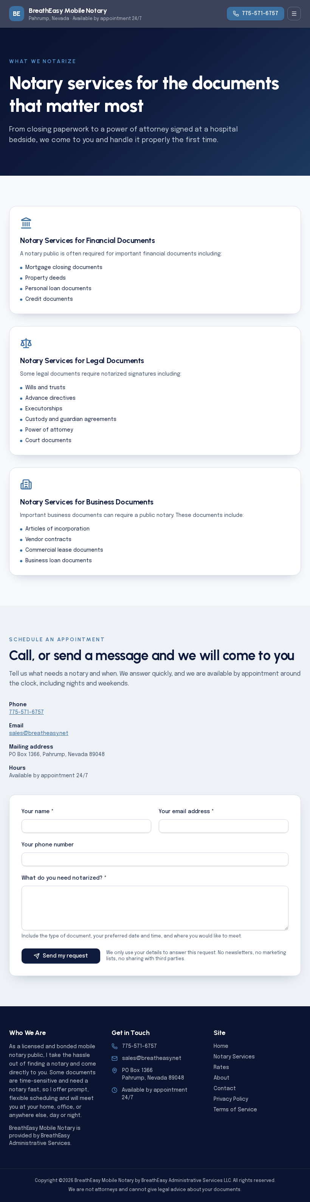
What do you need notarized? (64, 878)
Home (221, 1046)
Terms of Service (235, 1109)
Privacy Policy (231, 1099)
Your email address (186, 811)
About (221, 1078)
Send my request (65, 956)
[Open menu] (294, 13)
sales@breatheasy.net (38, 733)
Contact (225, 1088)
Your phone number (48, 845)
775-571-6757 (260, 13)
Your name (38, 811)
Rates (221, 1067)
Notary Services (234, 1057)
